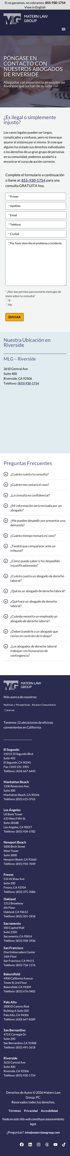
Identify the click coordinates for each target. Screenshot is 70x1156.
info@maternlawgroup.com (42, 1132)
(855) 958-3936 (25, 940)
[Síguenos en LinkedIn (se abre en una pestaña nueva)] (30, 1144)
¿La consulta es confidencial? (30, 495)
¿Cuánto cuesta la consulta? (29, 474)
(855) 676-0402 (25, 991)
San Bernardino (14, 1030)
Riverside (10, 1058)
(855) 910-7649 (25, 863)
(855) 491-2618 (25, 1047)
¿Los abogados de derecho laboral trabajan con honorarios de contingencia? (33, 650)
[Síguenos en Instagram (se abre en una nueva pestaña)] (39, 1144)
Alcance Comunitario (44, 704)
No (10, 304)
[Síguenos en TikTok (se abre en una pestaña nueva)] (64, 1144)
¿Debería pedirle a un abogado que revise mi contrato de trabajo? (34, 633)
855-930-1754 (55, 3)
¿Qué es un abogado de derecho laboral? (37, 591)
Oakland (10, 899)
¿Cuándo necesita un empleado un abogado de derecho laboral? (33, 618)
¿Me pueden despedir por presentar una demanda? (37, 523)
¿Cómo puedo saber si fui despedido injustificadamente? (35, 563)
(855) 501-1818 (25, 916)
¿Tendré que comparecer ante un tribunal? (32, 548)
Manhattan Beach (16, 782)
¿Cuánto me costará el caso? (29, 485)
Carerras (9, 710)
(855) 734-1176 (25, 965)
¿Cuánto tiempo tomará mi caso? (33, 536)
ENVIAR (14, 317)
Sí (9, 300)
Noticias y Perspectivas (17, 704)
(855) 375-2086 (25, 891)
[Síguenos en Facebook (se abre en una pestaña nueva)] (22, 1144)
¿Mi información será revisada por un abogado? (36, 508)
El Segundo (11, 750)
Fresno (8, 875)
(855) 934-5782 (25, 831)
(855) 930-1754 (28, 383)
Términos (15, 1110)
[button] (63, 29)
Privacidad (31, 1110)
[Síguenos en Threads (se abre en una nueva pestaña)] (47, 1144)
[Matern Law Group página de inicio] (26, 18)
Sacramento (12, 923)
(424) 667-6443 (25, 771)
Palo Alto (10, 1002)
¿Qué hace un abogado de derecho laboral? (33, 603)
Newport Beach (15, 842)
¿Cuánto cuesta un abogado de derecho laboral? (37, 578)
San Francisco (13, 948)
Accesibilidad (49, 1110)
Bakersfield (12, 974)
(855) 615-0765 (25, 799)
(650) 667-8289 (25, 1019)
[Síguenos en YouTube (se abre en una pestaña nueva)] (55, 1144)
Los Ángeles (12, 810)
